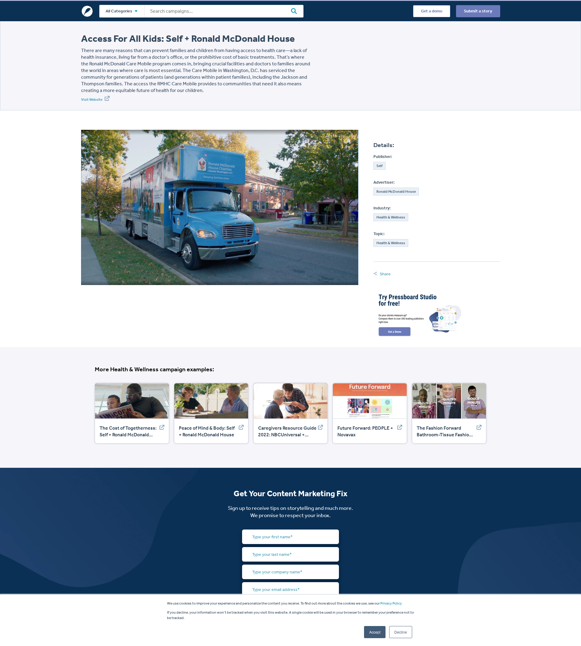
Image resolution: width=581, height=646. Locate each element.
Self (379, 166)
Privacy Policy (391, 603)
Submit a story (478, 11)
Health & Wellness (390, 217)
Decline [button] (400, 632)
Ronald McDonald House (396, 191)
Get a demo (431, 11)
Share (385, 274)
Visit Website (92, 99)
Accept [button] (374, 632)
